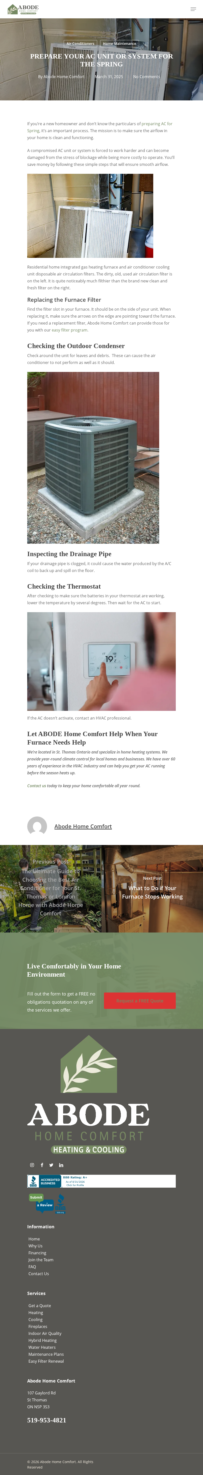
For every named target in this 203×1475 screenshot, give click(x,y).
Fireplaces (37, 1326)
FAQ (32, 1266)
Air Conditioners (80, 43)
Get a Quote (39, 1305)
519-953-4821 (46, 1420)
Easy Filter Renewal (46, 1361)
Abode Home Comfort (64, 76)
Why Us (35, 1246)
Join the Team (40, 1260)
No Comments (146, 76)
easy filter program (69, 330)
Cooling (35, 1319)
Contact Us (38, 1273)
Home (34, 1239)
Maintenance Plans (46, 1354)
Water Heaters (42, 1347)
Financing (37, 1253)
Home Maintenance (119, 43)
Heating (35, 1312)
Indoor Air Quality (44, 1333)
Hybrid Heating (42, 1340)
